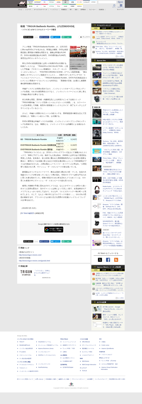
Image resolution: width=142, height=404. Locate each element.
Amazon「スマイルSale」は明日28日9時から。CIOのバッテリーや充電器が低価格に (113, 243)
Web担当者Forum (24, 345)
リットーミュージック (69, 342)
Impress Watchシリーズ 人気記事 (109, 267)
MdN (81, 358)
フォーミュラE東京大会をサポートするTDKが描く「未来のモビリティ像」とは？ (113, 75)
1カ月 (120, 28)
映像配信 (64, 9)
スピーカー (92, 9)
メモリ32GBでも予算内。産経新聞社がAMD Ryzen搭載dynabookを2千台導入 (112, 83)
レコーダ (28, 9)
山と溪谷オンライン (69, 358)
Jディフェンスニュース (89, 345)
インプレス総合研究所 (26, 348)
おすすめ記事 (101, 302)
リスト (36, 37)
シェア (46, 37)
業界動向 (83, 9)
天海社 (104, 342)
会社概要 (90, 379)
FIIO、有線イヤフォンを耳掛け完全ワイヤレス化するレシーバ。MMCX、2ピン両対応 (113, 215)
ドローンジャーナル (25, 355)
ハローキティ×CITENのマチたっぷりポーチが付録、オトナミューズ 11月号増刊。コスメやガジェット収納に (110, 290)
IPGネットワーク (104, 358)
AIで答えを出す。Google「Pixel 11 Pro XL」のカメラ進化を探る (113, 309)
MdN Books (85, 361)
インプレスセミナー (44, 352)
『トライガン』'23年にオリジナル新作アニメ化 (42, 273)
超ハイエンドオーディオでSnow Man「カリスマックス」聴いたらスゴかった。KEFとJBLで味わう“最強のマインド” (113, 237)
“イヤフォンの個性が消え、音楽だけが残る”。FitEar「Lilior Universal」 (112, 91)
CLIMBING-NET (67, 361)
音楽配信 (101, 9)
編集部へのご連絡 (64, 379)
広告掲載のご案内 (51, 379)
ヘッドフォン (54, 9)
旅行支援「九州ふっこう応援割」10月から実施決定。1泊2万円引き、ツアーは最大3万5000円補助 (110, 280)
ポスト (30, 37)
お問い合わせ (39, 379)
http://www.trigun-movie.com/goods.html (34, 261)
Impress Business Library (45, 348)
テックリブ (83, 368)
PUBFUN (102, 352)
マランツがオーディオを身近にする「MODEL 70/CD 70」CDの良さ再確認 (113, 67)
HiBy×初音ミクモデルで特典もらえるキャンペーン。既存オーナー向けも (113, 122)
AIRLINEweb (86, 342)
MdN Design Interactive (89, 364)
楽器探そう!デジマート (69, 345)
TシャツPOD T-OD (69, 348)
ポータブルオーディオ (40, 9)
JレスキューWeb (87, 352)
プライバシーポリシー (78, 379)
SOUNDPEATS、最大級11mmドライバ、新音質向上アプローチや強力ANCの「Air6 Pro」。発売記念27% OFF (112, 225)
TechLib (84, 370)
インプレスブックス (44, 364)
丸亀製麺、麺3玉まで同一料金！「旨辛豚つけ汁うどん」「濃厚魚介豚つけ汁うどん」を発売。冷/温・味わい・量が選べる (109, 285)
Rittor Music (64, 339)
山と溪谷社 (63, 355)
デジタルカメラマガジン (26, 364)
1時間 (95, 28)
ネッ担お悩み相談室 (25, 358)
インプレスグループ (101, 379)
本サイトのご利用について (25, 379)
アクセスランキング (104, 25)
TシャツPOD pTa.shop (109, 360)
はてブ (57, 37)
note (68, 37)
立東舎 (65, 352)
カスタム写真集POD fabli (110, 364)
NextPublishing (42, 367)
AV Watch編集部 (27, 213)
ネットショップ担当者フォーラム (48, 345)
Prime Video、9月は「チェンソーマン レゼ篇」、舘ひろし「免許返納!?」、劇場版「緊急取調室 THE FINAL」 (109, 48)
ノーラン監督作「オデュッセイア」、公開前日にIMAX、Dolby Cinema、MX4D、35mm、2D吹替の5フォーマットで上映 (109, 38)
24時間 (104, 28)
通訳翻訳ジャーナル (88, 348)
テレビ (20, 9)
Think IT (21, 342)
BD (71, 9)
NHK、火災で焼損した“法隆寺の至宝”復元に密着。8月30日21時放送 (113, 180)
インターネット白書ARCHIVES (28, 371)
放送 (76, 9)
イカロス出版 (84, 339)
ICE (100, 339)
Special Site (101, 60)
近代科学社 (63, 364)
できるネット (23, 368)
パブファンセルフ (107, 354)
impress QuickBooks (108, 348)
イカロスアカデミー (88, 355)
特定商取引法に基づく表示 (117, 379)
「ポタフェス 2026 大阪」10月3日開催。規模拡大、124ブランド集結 (113, 152)
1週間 (112, 28)
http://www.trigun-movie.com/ (30, 255)
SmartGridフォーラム (44, 342)
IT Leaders (22, 352)
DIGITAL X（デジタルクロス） (47, 355)
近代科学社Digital (68, 367)
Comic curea (105, 345)
